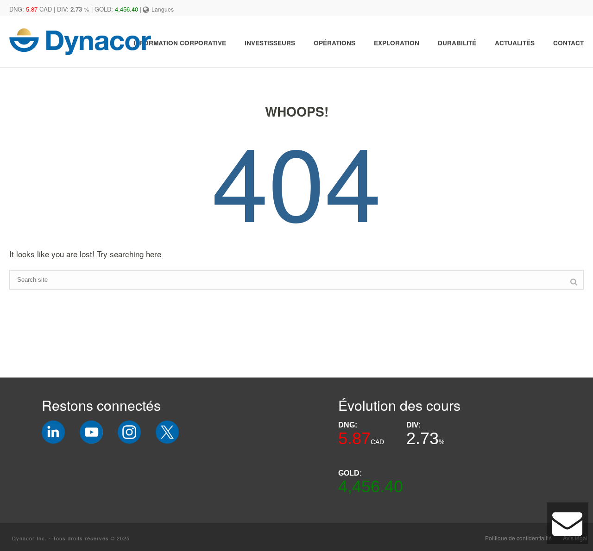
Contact (568, 42)
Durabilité (457, 42)
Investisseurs (270, 42)
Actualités (515, 42)
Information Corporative (179, 42)
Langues (162, 9)
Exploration (396, 42)
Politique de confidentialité (518, 538)
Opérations (334, 42)
